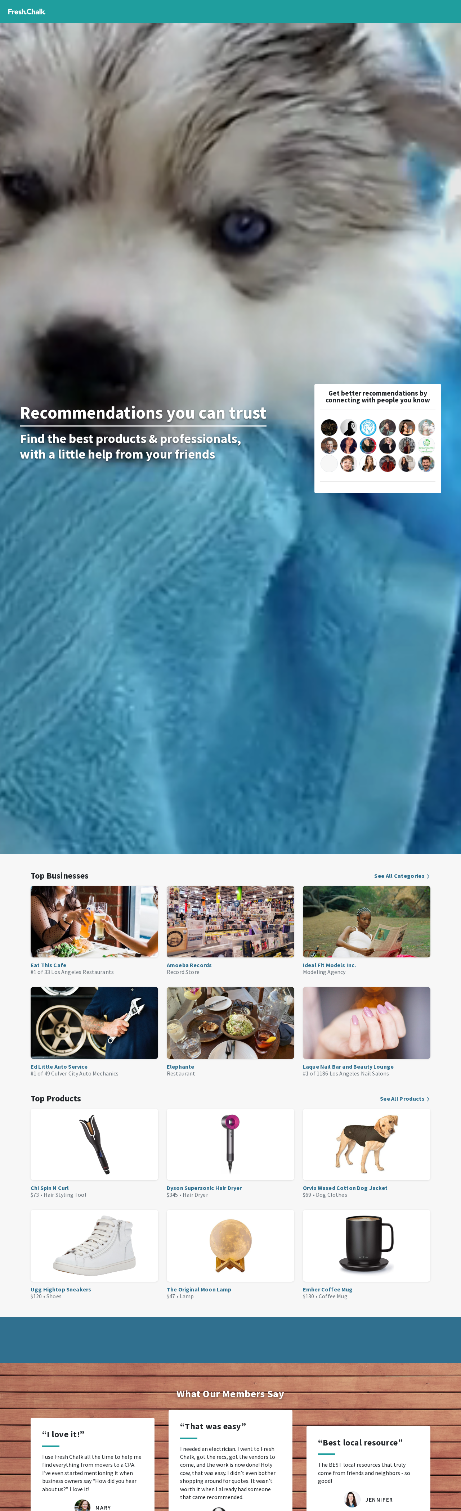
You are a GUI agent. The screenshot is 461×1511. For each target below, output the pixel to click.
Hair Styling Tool (65, 1194)
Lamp (187, 1296)
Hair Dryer (195, 1194)
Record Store (183, 971)
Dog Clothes (331, 1194)
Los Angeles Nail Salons (359, 1073)
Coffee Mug (333, 1296)
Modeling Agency (324, 971)
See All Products (402, 1098)
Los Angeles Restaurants (82, 971)
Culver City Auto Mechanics (84, 1073)
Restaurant (181, 1073)
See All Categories (399, 875)
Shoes (54, 1296)
